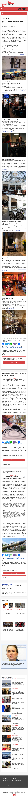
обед (11, 347)
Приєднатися (14, 362)
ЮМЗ (23, 558)
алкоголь (11, 641)
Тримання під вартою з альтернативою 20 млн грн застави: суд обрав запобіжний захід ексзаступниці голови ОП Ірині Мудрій (13, 744)
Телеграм (24, 9)
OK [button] (14, 795)
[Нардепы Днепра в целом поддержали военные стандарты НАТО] (8, 706)
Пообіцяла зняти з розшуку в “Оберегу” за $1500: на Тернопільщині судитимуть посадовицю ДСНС (18, 772)
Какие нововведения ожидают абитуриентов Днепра (11, 668)
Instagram (19, 9)
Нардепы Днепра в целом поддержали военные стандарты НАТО (8, 710)
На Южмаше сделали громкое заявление (14, 672)
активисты (5, 641)
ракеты (13, 558)
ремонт (20, 443)
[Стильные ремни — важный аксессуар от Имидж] (8, 687)
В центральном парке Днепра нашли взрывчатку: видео (20, 692)
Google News (26, 9)
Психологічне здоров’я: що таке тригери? (20, 710)
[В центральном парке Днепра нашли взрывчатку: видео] (20, 687)
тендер (4, 445)
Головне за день (13, 557)
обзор (15, 347)
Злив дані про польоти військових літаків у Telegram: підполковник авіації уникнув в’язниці (18, 763)
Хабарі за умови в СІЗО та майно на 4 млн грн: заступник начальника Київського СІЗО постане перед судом (18, 781)
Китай (9, 558)
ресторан (19, 347)
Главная (3, 17)
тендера (24, 390)
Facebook (21, 9)
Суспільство (9, 17)
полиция (17, 641)
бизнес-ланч (5, 347)
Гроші (10, 443)
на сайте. (4, 169)
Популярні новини (7, 757)
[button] (1, 9)
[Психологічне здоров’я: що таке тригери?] (20, 706)
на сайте (22, 54)
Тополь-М (19, 558)
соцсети (22, 641)
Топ (17, 346)
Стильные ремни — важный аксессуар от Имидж (8, 692)
